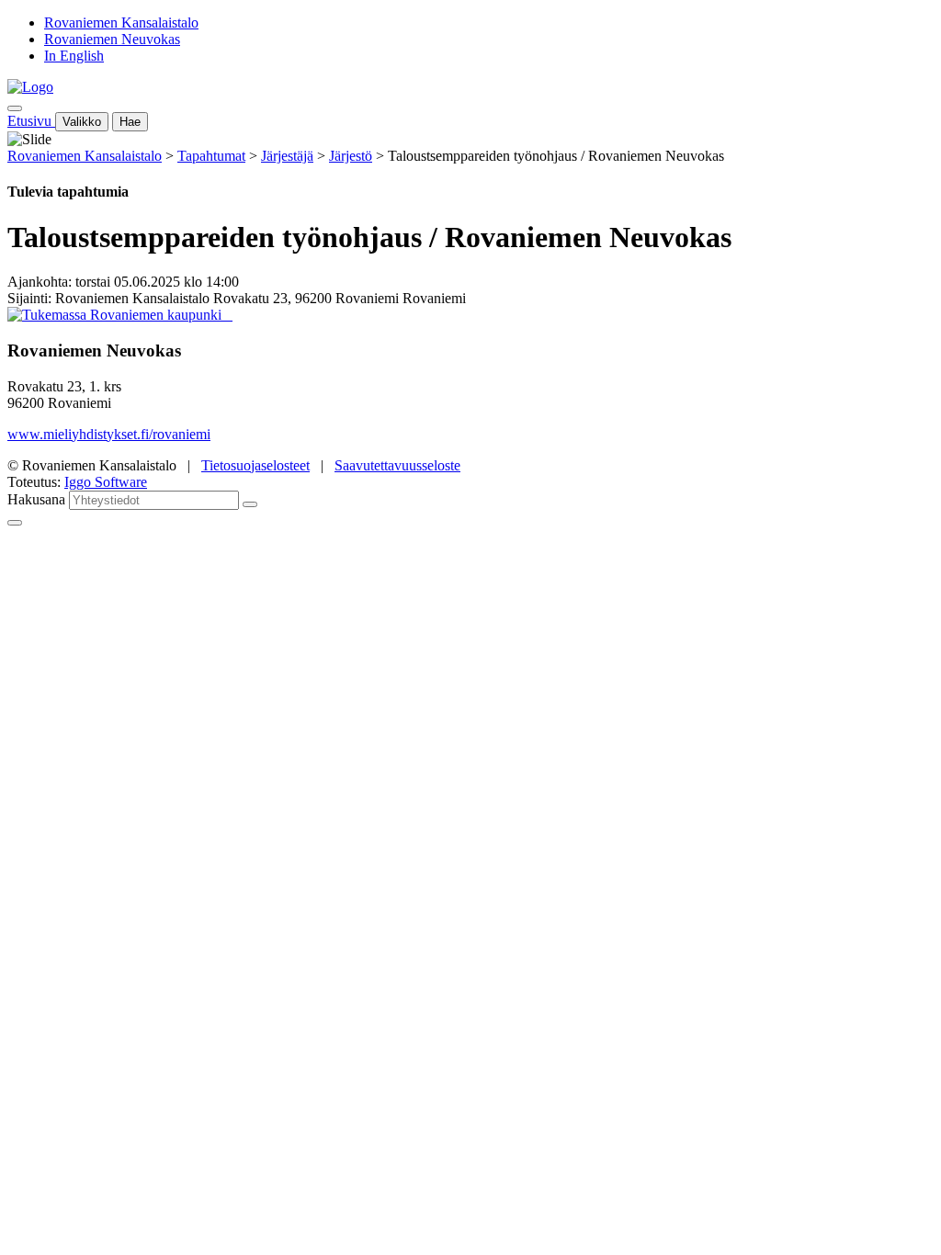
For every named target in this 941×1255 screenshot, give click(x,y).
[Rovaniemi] (116, 314)
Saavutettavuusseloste (397, 465)
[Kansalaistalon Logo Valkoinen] (227, 314)
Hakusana (36, 499)
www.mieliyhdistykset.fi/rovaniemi (108, 434)
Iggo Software (105, 482)
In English (74, 55)
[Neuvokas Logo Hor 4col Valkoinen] (230, 314)
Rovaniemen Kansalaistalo (121, 22)
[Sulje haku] (14, 523)
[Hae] (250, 504)
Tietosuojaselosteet (255, 465)
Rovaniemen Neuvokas (112, 39)
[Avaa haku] (14, 108)
